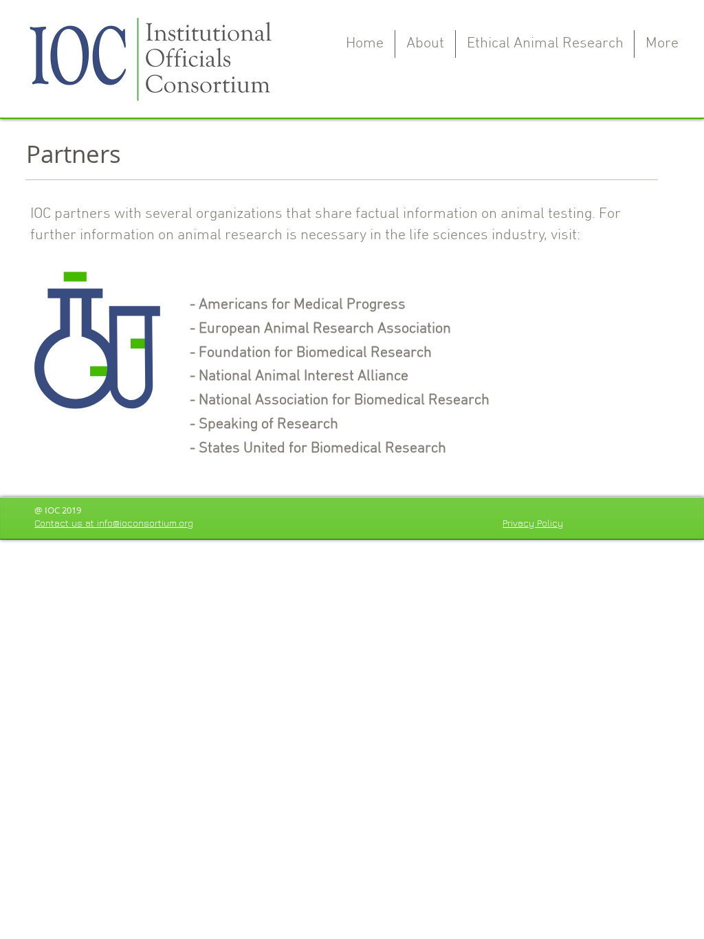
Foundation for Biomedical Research (315, 353)
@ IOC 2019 (57, 510)
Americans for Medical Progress (302, 305)
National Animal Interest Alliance (303, 376)
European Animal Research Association (325, 329)
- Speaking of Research (262, 424)
